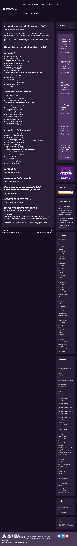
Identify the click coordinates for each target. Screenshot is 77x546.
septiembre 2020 (62, 349)
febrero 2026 (61, 254)
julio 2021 (60, 325)
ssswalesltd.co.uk (62, 483)
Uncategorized (62, 490)
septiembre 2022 (62, 299)
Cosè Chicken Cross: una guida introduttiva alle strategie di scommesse (65, 206)
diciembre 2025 (62, 258)
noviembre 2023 (62, 282)
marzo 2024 (61, 275)
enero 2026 (61, 256)
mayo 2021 (61, 330)
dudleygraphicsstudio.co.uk (65, 434)
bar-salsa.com (62, 384)
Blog (59, 391)
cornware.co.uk (62, 431)
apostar (37, 222)
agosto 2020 (61, 351)
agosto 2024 (61, 266)
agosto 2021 (61, 322)
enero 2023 (61, 289)
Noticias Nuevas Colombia (65, 464)
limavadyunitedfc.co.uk (64, 452)
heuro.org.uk (61, 443)
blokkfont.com (62, 394)
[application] (27, 14)
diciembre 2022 (62, 292)
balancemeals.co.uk (63, 378)
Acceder (60, 505)
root (62, 49)
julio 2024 (60, 268)
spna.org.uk (61, 481)
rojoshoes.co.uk (62, 471)
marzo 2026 (61, 251)
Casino (43, 4)
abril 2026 (60, 249)
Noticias (25, 13)
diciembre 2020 (62, 341)
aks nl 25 (60, 375)
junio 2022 (61, 301)
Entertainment (62, 436)
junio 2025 (61, 261)
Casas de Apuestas (33, 4)
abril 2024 (61, 273)
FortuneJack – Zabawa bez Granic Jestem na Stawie (65, 211)
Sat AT (60, 473)
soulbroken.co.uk (62, 478)
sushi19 (60, 485)
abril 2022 (60, 304)
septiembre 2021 (62, 320)
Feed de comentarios (64, 509)
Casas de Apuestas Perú (64, 420)
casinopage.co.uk (63, 424)
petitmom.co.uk (62, 466)
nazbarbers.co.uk (62, 459)
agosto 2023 (61, 285)
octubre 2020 (61, 346)
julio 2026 (60, 242)
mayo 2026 (61, 247)
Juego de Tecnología (64, 450)
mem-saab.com (62, 454)
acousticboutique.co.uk (64, 368)
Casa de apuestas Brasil (64, 396)
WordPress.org (62, 512)
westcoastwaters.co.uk (64, 492)
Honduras (60, 445)
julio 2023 (60, 287)
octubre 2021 (61, 318)
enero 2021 (61, 339)
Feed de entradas (63, 507)
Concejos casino (62, 427)
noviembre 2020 (62, 344)
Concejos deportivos (63, 429)
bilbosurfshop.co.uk (63, 389)
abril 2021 (60, 332)
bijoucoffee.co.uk (63, 386)
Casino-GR (61, 422)
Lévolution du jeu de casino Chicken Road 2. (65, 219)
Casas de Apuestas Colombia (63, 404)
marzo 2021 (61, 334)
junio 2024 (61, 270)
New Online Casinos (63, 462)
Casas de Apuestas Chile (64, 401)
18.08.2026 (61, 366)
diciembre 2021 (62, 313)
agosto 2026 (61, 239)
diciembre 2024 (62, 263)
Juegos (50, 4)
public (60, 469)
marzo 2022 (61, 306)
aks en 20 (60, 371)
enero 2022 (61, 311)
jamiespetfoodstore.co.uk (65, 447)
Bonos (56, 4)
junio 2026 (61, 244)
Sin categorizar (65, 52)
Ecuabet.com (7, 224)
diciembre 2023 (62, 280)
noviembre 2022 (62, 294)
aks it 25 (60, 373)
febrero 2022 (61, 308)
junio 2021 (60, 327)
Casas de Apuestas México (65, 417)
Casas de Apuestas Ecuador (65, 411)
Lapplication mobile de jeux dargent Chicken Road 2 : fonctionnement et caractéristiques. (65, 225)
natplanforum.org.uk (63, 457)
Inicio (24, 4)
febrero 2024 (61, 277)
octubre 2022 (61, 296)
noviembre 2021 (62, 315)
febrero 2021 (61, 337)
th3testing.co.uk (62, 488)
